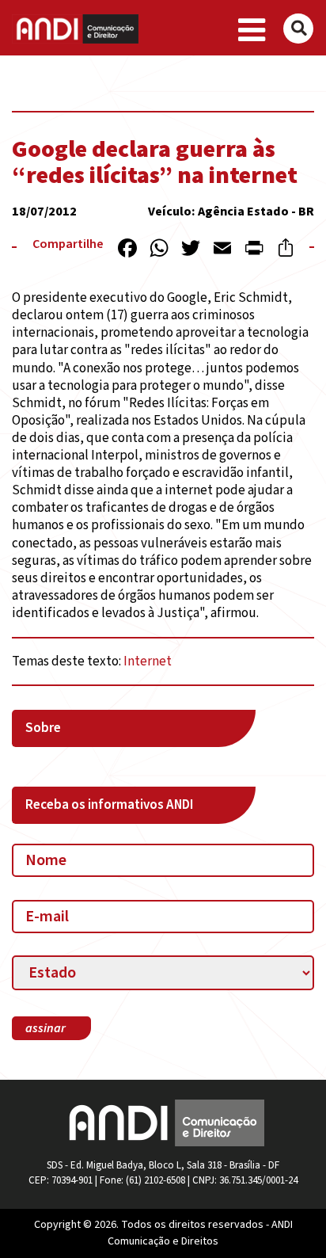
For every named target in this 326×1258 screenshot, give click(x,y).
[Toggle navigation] (252, 30)
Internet (147, 661)
